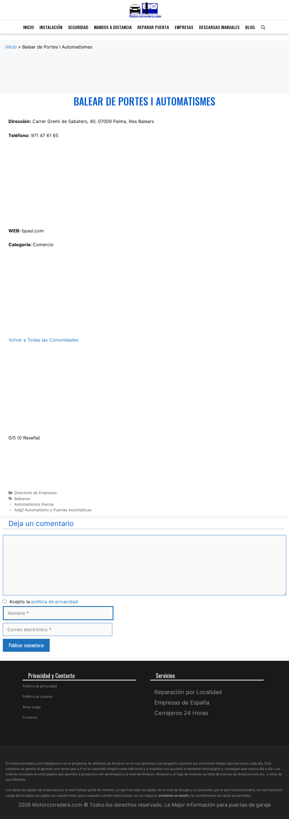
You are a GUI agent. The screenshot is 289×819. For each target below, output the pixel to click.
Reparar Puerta (153, 27)
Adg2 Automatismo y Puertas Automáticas (52, 510)
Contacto (30, 717)
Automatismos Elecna (34, 504)
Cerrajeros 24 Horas (181, 713)
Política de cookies (37, 696)
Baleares (22, 498)
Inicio (28, 27)
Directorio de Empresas (35, 492)
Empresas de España (181, 702)
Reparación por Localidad (188, 692)
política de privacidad (54, 601)
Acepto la (42, 601)
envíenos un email (173, 795)
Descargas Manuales (219, 27)
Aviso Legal (32, 707)
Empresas (184, 27)
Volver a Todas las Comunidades (43, 340)
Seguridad (78, 27)
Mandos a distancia (113, 27)
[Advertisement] (144, 72)
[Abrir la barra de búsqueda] (263, 27)
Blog (250, 27)
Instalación (51, 27)
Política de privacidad (40, 686)
